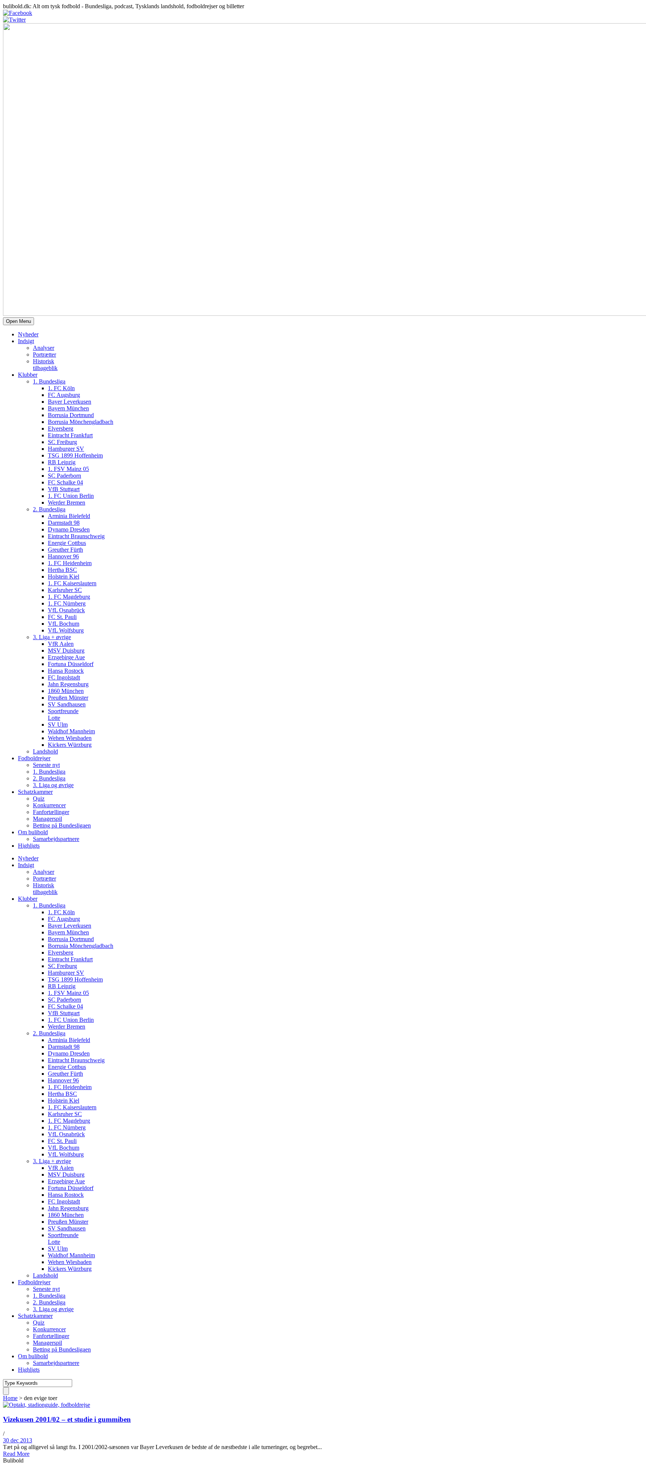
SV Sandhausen (67, 704)
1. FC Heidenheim (70, 563)
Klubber (27, 375)
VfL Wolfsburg (66, 630)
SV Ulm (58, 724)
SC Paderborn (64, 475)
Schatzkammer (35, 792)
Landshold (45, 751)
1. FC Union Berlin (71, 496)
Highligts (29, 845)
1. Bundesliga (49, 381)
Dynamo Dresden (69, 529)
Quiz (38, 798)
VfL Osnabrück (66, 610)
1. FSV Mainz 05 (68, 469)
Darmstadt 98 (64, 523)
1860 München (66, 691)
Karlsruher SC (65, 590)
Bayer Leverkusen (69, 401)
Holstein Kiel (63, 576)
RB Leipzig (62, 462)
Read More (16, 1454)
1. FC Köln (61, 388)
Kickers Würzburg (70, 745)
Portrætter (44, 354)
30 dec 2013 (17, 1440)
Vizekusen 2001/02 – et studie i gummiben (67, 1419)
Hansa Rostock (66, 671)
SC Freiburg (62, 442)
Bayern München (68, 408)
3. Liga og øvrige (53, 785)
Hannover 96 (63, 556)
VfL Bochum (63, 623)
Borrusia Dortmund (71, 415)
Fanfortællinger (51, 812)
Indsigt (26, 341)
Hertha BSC (62, 570)
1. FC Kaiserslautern (72, 583)
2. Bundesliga (49, 509)
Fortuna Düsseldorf (70, 664)
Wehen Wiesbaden (70, 738)
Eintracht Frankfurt (70, 435)
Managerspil (47, 819)
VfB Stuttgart (64, 489)
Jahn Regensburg (68, 684)
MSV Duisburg (66, 650)
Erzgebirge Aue (66, 657)
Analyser (43, 348)
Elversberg (60, 428)
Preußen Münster (68, 697)
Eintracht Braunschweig (76, 536)
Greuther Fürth (65, 549)
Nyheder (28, 334)
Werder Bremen (66, 502)
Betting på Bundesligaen (62, 825)
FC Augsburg (64, 395)
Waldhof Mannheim (71, 731)
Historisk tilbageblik (45, 364)
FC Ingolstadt (64, 677)
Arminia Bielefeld (69, 516)
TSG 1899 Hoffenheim (75, 455)
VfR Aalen (61, 644)
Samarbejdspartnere (56, 839)
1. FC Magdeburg (69, 597)
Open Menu (18, 321)
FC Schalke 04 (65, 482)
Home (10, 1398)
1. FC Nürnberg (67, 603)
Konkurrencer (49, 805)
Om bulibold (33, 832)
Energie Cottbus (67, 543)
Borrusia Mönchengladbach (80, 422)
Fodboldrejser (34, 758)
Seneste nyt (46, 765)
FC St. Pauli (62, 617)
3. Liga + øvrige (52, 637)
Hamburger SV (66, 449)
